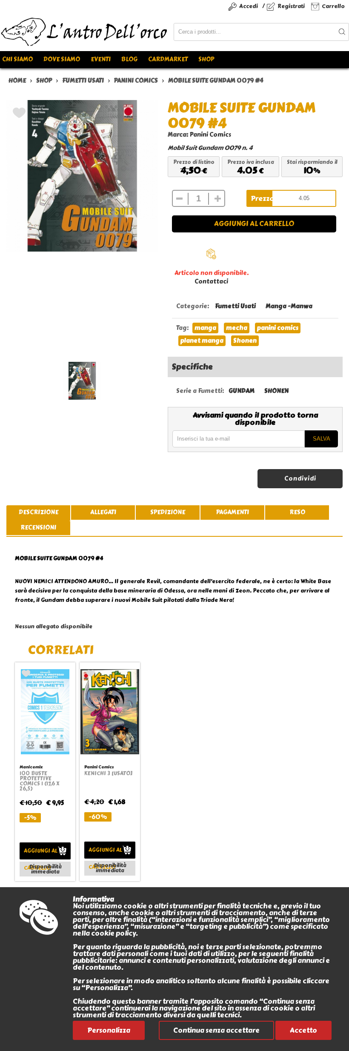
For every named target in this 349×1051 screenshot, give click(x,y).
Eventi (101, 59)
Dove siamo (61, 59)
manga (205, 328)
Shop (206, 59)
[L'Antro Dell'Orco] (87, 32)
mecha (236, 328)
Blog (129, 59)
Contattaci (211, 281)
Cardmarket (168, 59)
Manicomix (31, 767)
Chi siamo (17, 59)
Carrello (333, 6)
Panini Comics (210, 134)
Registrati (291, 6)
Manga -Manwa (289, 306)
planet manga (201, 340)
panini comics (277, 328)
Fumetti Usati (235, 306)
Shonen (245, 340)
